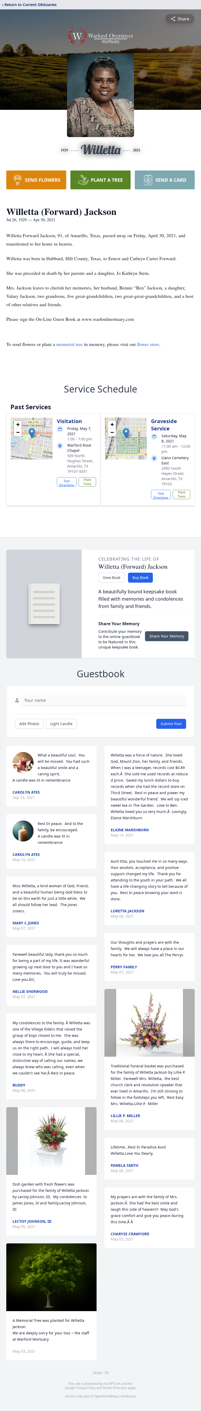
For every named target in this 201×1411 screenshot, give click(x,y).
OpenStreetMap (106, 1396)
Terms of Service (115, 1388)
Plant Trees (87, 481)
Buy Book (140, 577)
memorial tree (69, 344)
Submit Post (171, 723)
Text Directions (66, 483)
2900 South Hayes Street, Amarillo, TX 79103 (173, 476)
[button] (32, 433)
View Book (111, 577)
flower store (148, 344)
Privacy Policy (86, 1388)
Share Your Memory (166, 636)
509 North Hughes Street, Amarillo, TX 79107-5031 (80, 463)
